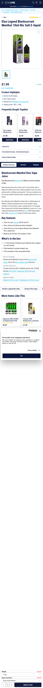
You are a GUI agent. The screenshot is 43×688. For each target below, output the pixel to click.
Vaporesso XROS (23, 271)
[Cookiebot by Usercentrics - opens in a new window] (28, 331)
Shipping (36, 165)
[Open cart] (40, 2)
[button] (9, 140)
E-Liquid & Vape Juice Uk (11, 9)
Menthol (17, 181)
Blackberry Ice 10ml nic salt (29, 280)
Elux (5, 17)
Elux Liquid (6, 12)
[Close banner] (40, 331)
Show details (32, 350)
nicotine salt (13, 213)
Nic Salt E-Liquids (24, 9)
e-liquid (15, 222)
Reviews (23, 165)
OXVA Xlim (12, 271)
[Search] (33, 2)
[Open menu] (3, 2)
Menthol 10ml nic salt (11, 280)
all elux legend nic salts (11, 289)
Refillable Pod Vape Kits (20, 102)
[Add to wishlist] (38, 32)
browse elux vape (31, 289)
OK (21, 356)
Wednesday (30, 6)
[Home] (2, 10)
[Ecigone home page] (10, 2)
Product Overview (8, 165)
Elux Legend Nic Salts (16, 12)
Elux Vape (32, 9)
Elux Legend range (22, 262)
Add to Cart (27, 685)
